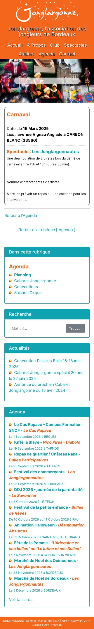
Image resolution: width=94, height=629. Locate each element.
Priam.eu (56, 624)
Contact (67, 54)
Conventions (26, 286)
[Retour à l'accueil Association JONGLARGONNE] (47, 7)
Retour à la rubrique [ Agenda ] (47, 229)
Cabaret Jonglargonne (35, 280)
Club (55, 45)
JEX (56, 620)
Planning (22, 275)
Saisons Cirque (28, 292)
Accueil (15, 45)
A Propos (36, 45)
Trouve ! (75, 328)
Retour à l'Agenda (20, 215)
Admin (65, 620)
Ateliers (26, 54)
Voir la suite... (21, 599)
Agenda (47, 54)
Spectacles (75, 45)
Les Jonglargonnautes (55, 151)
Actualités (19, 348)
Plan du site (45, 620)
